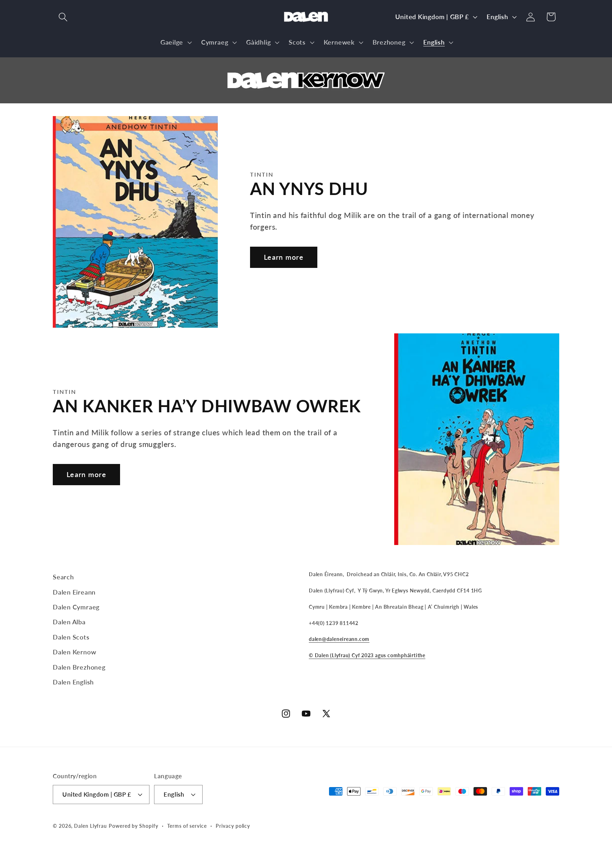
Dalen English (73, 682)
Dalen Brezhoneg (79, 667)
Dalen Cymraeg (76, 607)
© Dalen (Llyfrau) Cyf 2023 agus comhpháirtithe (367, 655)
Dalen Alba (69, 622)
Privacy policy (233, 826)
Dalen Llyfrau (90, 826)
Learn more (284, 257)
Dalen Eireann (74, 592)
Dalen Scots (71, 637)
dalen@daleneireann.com (339, 639)
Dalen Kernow (74, 652)
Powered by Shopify (133, 826)
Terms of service (187, 826)
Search (63, 577)
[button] (63, 17)
